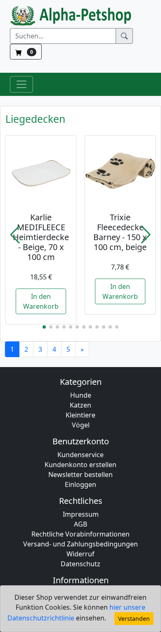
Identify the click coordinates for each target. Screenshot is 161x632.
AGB (80, 524)
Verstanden (134, 618)
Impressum (81, 514)
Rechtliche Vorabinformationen (80, 534)
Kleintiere (80, 415)
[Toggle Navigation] (21, 84)
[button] (15, 235)
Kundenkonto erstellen (80, 464)
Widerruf (80, 553)
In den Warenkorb (41, 301)
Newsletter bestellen (80, 474)
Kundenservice (80, 454)
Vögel (81, 424)
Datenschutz (80, 563)
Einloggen (80, 484)
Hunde (80, 395)
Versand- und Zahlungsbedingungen (80, 544)
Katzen (80, 405)
